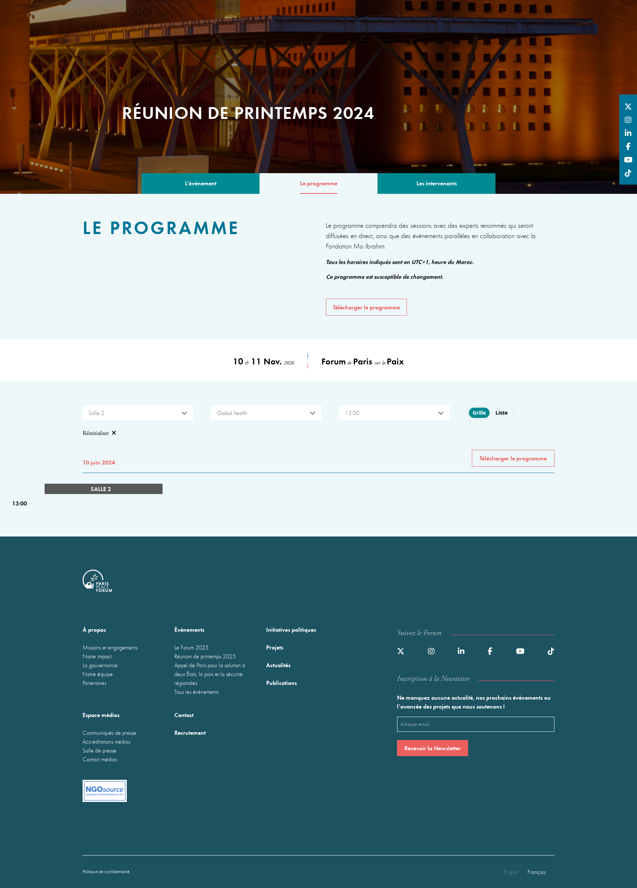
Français (537, 871)
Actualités (278, 665)
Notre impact (97, 656)
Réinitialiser (96, 433)
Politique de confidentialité (106, 871)
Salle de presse (99, 750)
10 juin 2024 (99, 462)
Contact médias (100, 759)
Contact (184, 715)
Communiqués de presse (109, 732)
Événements (189, 629)
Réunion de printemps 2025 (205, 656)
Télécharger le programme (366, 307)
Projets (274, 647)
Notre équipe (98, 674)
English (511, 871)
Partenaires (94, 682)
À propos (94, 629)
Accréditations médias (106, 741)
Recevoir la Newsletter (432, 748)
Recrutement (190, 732)
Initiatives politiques (291, 629)
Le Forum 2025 (191, 647)
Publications (281, 682)
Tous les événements (196, 691)
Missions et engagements (110, 647)
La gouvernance (100, 665)
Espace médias (101, 715)
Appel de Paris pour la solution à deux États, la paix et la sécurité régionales (209, 673)
